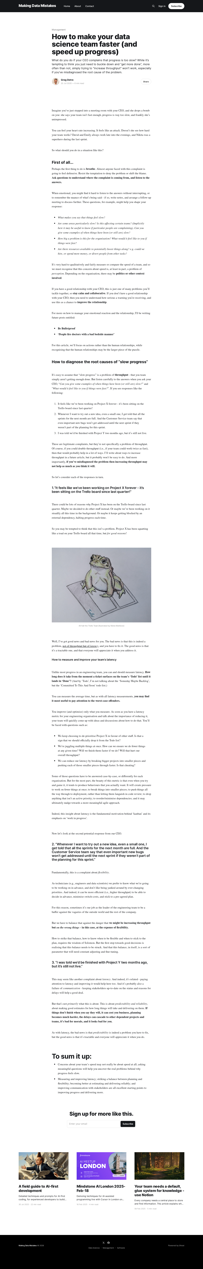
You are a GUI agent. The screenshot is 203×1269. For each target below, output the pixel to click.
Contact (89, 6)
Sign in (162, 6)
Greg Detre (67, 79)
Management (59, 29)
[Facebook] (108, 1243)
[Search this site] (153, 6)
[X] (103, 1243)
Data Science (94, 1248)
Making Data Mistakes (37, 5)
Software (121, 1248)
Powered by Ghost (176, 1245)
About (77, 6)
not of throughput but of (80, 646)
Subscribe (176, 6)
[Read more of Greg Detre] (56, 81)
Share (146, 81)
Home (67, 6)
